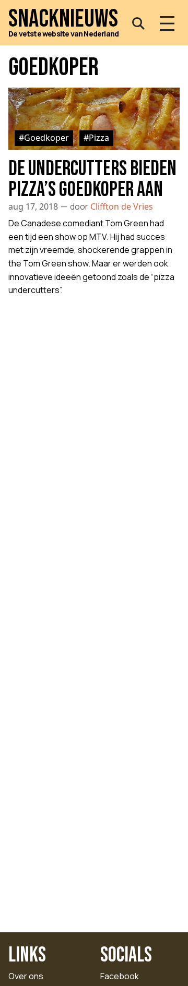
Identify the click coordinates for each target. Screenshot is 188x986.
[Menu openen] (167, 23)
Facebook (119, 976)
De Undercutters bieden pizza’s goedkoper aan (92, 179)
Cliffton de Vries (121, 206)
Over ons (25, 976)
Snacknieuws (63, 19)
